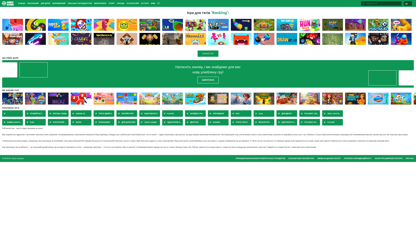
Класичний (33, 3)
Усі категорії (133, 3)
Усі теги (145, 3)
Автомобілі (218, 113)
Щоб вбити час (289, 122)
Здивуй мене (208, 80)
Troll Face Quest (335, 113)
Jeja (261, 113)
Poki (32, 122)
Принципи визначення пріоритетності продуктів (260, 158)
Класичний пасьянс (61, 122)
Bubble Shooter (14, 122)
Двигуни (194, 122)
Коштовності (151, 113)
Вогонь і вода (60, 113)
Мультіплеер (100, 3)
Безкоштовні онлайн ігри (301, 158)
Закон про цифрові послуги (388, 158)
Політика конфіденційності (357, 158)
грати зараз (242, 122)
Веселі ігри (264, 122)
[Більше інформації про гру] (20, 28)
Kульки (21, 3)
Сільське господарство (80, 3)
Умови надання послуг (329, 158)
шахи (78, 122)
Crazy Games (150, 122)
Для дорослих (128, 122)
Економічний (58, 3)
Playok (170, 113)
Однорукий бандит (175, 122)
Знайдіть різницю (198, 113)
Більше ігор (208, 53)
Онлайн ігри (127, 113)
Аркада (120, 3)
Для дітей (45, 3)
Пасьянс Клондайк (312, 122)
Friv (237, 113)
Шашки (216, 122)
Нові (153, 3)
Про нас (410, 158)
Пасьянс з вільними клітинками (312, 113)
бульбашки (104, 122)
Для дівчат (286, 113)
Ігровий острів (37, 113)
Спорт (112, 3)
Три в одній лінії (106, 113)
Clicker (330, 122)
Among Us (80, 113)
